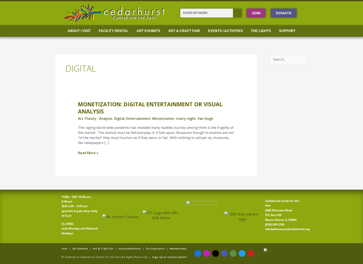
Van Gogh (205, 118)
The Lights (261, 31)
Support (287, 31)
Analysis (105, 118)
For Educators (155, 248)
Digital (119, 118)
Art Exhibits (148, 31)
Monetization (163, 118)
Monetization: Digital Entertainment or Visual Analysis (150, 107)
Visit (65, 248)
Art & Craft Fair (184, 31)
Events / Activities (225, 31)
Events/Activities (130, 248)
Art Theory (87, 118)
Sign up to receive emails (169, 257)
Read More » (88, 152)
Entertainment (138, 118)
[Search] (237, 13)
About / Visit (79, 31)
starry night (186, 118)
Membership (178, 248)
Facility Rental (114, 31)
